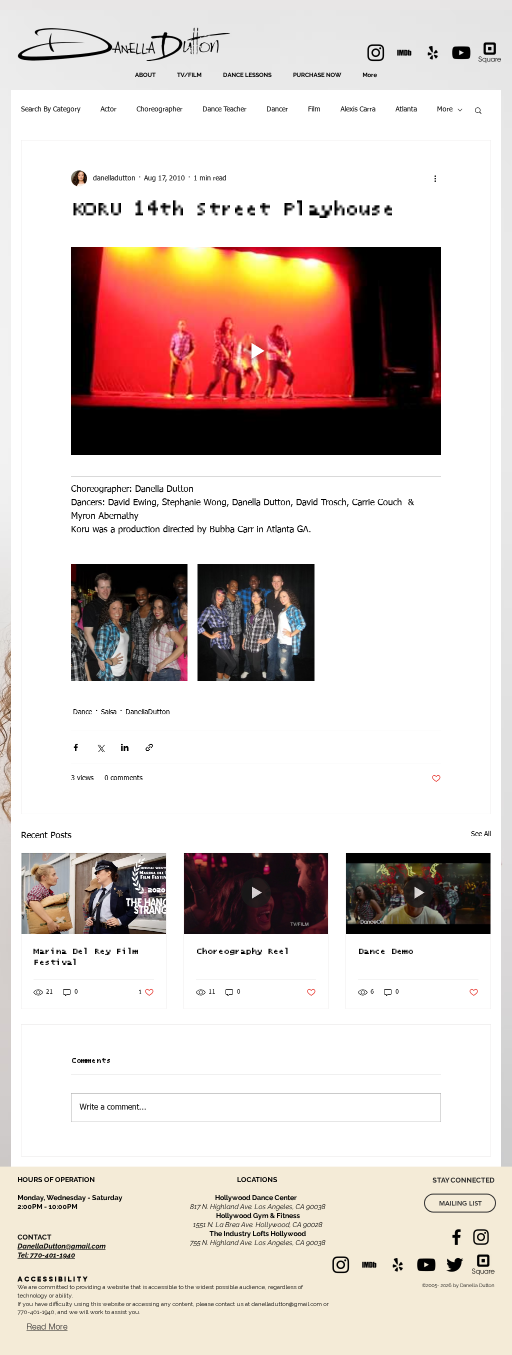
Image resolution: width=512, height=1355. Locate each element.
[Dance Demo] (418, 893)
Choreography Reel (243, 951)
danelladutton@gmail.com (287, 1304)
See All (481, 834)
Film (314, 109)
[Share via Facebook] (75, 747)
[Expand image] (129, 622)
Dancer (277, 109)
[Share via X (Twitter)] (100, 747)
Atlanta (406, 109)
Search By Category (50, 109)
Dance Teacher (224, 109)
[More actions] (435, 178)
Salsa (108, 712)
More (444, 109)
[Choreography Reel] (256, 893)
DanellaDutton (148, 712)
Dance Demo (385, 951)
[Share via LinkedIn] (125, 747)
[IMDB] (404, 52)
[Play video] (256, 351)
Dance (82, 712)
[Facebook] (456, 1237)
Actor (108, 109)
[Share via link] (149, 747)
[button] (478, 110)
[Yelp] (433, 52)
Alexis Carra (358, 109)
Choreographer (159, 109)
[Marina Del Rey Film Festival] (94, 893)
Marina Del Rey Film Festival (86, 957)
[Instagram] (375, 52)
